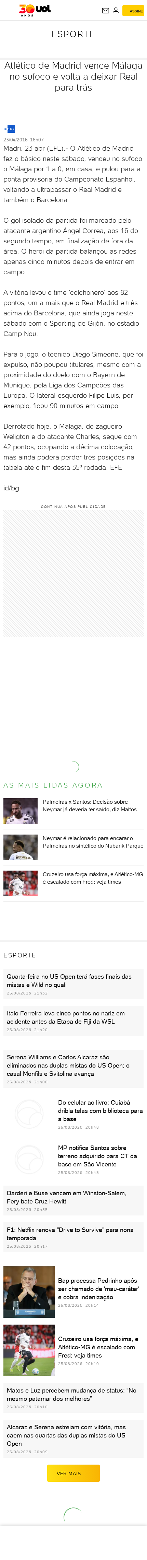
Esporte (73, 34)
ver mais (69, 1473)
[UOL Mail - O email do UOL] (106, 11)
